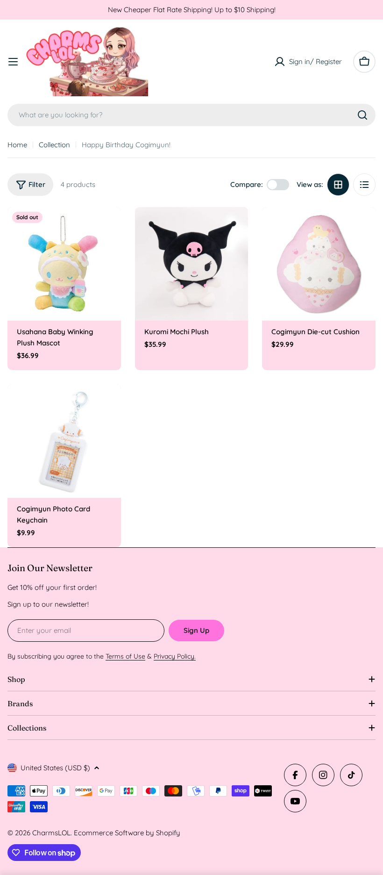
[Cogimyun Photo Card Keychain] (64, 441)
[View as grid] (338, 184)
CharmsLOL (51, 832)
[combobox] (191, 115)
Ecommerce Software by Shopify (127, 832)
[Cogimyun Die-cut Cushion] (319, 264)
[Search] (362, 115)
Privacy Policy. (175, 656)
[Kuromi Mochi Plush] (191, 264)
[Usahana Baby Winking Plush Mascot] (64, 264)
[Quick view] (107, 227)
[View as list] (364, 184)
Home (17, 144)
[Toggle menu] (13, 61)
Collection (54, 144)
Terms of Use (125, 656)
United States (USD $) (55, 767)
